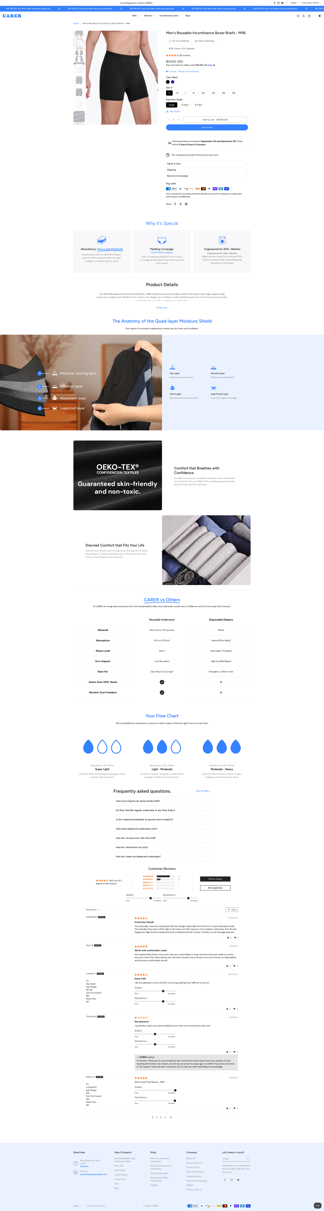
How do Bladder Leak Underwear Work (124, 1160)
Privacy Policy (193, 1167)
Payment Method (195, 1171)
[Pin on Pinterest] (186, 204)
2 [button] (156, 1117)
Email (226, 1158)
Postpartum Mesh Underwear (159, 1179)
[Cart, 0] (309, 16)
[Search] (298, 15)
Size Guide (119, 1170)
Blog (116, 1188)
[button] (172, 55)
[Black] (168, 82)
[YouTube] (282, 2)
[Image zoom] (122, 78)
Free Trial (118, 1165)
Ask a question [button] (215, 887)
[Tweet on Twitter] (180, 204)
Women (148, 15)
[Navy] (172, 82)
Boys (188, 15)
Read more (162, 307)
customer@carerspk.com (93, 1174)
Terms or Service (194, 1163)
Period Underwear (159, 1173)
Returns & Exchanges (196, 1180)
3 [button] (160, 1117)
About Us (190, 1158)
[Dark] (318, 15)
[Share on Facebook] (175, 204)
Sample (154, 1185)
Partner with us (193, 1189)
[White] (177, 82)
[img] (141, 918)
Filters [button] (233, 910)
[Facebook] (275, 2)
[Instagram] (278, 2)
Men (134, 15)
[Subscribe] (248, 1159)
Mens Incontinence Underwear (159, 1160)
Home (76, 23)
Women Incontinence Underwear (161, 1167)
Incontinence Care (169, 15)
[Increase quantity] (178, 119)
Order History (121, 1174)
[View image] (79, 31)
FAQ (116, 1183)
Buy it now (207, 127)
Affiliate (190, 1185)
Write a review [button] (215, 879)
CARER (155, 1206)
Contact (84, 1166)
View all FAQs (202, 791)
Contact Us (120, 1179)
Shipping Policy (193, 1176)
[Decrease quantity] (168, 119)
